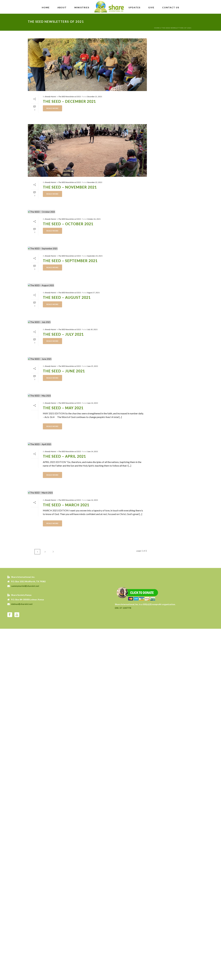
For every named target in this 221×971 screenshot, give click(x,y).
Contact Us (170, 7)
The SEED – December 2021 (69, 101)
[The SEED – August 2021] (87, 285)
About (62, 7)
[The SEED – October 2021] (87, 211)
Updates (134, 7)
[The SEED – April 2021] (87, 444)
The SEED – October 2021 (68, 224)
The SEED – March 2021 (66, 505)
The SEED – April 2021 (64, 456)
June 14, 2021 (92, 403)
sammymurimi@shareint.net (25, 586)
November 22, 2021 (94, 182)
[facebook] (9, 614)
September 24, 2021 (95, 256)
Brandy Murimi (50, 96)
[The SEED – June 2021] (87, 359)
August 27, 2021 (93, 292)
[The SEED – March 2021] (87, 493)
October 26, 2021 (94, 219)
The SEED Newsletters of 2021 (176, 28)
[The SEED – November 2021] (87, 150)
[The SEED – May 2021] (87, 395)
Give (151, 7)
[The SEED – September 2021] (87, 248)
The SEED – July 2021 (63, 334)
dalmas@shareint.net (22, 604)
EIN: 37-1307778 (123, 608)
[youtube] (16, 614)
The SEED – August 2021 (67, 297)
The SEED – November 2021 (70, 187)
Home (46, 7)
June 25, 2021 (92, 366)
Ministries (81, 7)
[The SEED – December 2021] (87, 64)
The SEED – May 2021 (63, 408)
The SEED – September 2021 (70, 260)
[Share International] (109, 7)
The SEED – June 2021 (64, 371)
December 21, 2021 (94, 96)
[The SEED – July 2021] (87, 322)
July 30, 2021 (92, 329)
